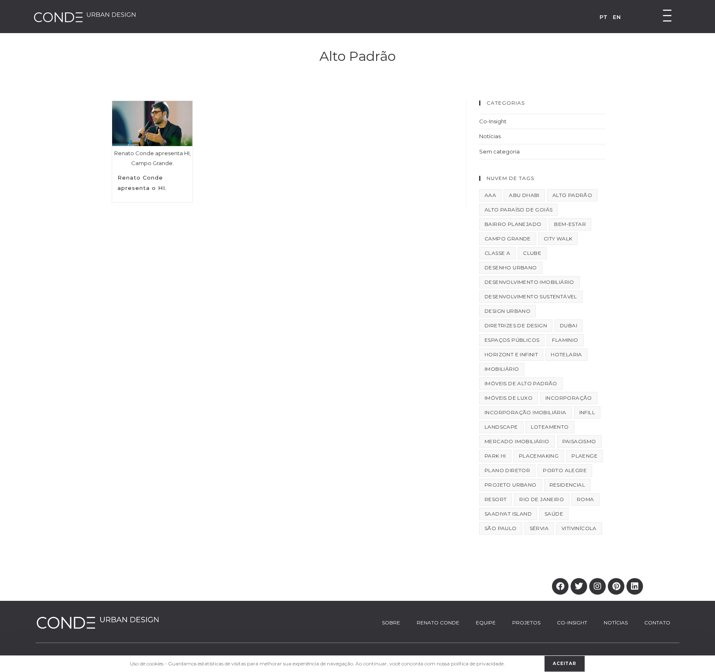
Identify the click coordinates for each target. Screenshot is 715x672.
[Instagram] (597, 586)
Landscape (501, 427)
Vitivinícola (579, 528)
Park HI (495, 456)
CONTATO (657, 622)
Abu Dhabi (524, 195)
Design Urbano (507, 311)
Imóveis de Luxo (509, 398)
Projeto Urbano (511, 485)
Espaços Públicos (512, 340)
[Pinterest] (616, 586)
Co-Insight (492, 121)
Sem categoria (499, 151)
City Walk (558, 238)
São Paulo (501, 528)
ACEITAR (564, 663)
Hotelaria (566, 354)
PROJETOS (526, 622)
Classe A (497, 253)
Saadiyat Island (508, 514)
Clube (532, 253)
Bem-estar (570, 224)
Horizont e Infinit (511, 354)
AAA (490, 195)
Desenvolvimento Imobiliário (529, 282)
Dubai (568, 325)
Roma (585, 499)
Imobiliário (502, 369)
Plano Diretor (507, 470)
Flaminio (565, 340)
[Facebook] (560, 586)
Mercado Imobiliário (517, 441)
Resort (495, 499)
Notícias (490, 136)
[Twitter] (579, 586)
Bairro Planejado (513, 224)
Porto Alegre (565, 470)
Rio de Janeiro (541, 499)
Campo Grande (508, 238)
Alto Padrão (572, 195)
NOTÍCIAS (616, 622)
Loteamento (550, 427)
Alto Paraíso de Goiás (518, 209)
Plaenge (584, 456)
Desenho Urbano (511, 267)
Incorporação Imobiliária (525, 412)
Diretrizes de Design (516, 325)
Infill (587, 412)
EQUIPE (486, 622)
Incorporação (568, 398)
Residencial (567, 485)
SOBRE (391, 622)
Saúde (554, 514)
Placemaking (539, 456)
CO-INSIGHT (572, 622)
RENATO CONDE (438, 622)
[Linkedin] (634, 586)
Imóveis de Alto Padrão (521, 383)
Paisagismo (579, 441)
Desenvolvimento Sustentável (531, 296)
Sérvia (539, 528)
